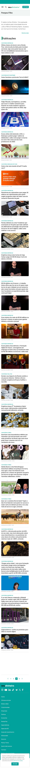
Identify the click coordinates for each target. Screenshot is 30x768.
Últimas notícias (6, 700)
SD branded (4, 735)
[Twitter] (20, 690)
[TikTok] (13, 690)
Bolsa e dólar (5, 704)
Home (3, 696)
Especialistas (5, 725)
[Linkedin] (9, 690)
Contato (3, 749)
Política (3, 714)
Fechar (15, 764)
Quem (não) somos (6, 746)
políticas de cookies (18, 760)
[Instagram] (2, 690)
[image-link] (15, 62)
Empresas (4, 711)
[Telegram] (16, 690)
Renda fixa (4, 721)
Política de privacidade (7, 753)
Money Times (5, 742)
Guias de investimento (7, 732)
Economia (4, 718)
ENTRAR (25, 7)
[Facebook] (22, 690)
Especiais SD (5, 728)
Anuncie (3, 739)
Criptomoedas (5, 707)
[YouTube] (6, 690)
